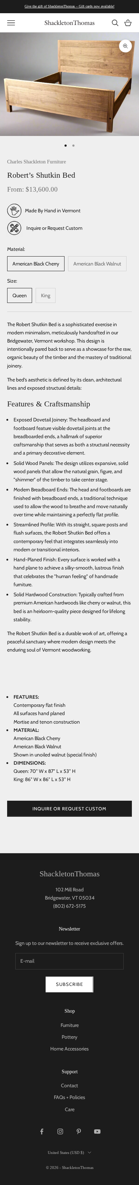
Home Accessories (69, 1048)
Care (69, 1109)
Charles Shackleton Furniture (36, 161)
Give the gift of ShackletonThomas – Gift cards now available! (69, 6)
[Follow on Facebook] (41, 1131)
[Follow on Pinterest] (78, 1131)
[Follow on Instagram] (60, 1131)
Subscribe (69, 984)
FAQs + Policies (69, 1097)
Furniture (70, 1025)
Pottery (69, 1037)
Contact (69, 1085)
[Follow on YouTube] (97, 1131)
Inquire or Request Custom (54, 228)
